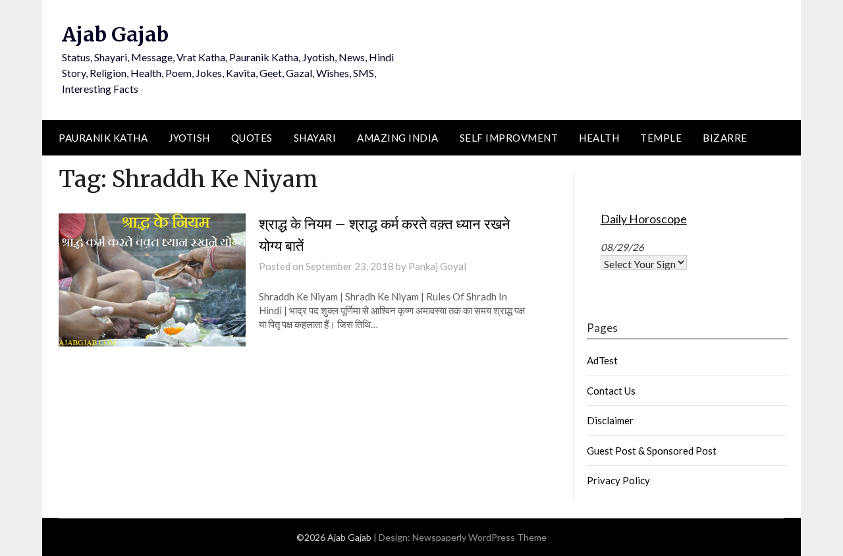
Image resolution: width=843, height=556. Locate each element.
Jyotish (189, 138)
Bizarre (725, 138)
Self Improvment (509, 138)
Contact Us (611, 391)
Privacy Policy (618, 480)
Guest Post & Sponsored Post (652, 451)
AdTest (602, 360)
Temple (661, 138)
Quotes (252, 138)
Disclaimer (610, 420)
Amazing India (398, 138)
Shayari (315, 138)
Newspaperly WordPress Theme (479, 537)
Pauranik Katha (103, 138)
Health (599, 138)
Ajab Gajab (115, 34)
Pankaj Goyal (437, 266)
